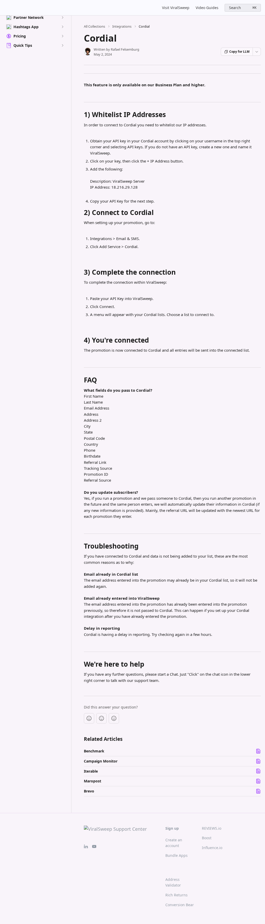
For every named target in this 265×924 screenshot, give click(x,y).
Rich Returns (176, 894)
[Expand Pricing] (62, 36)
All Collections (94, 26)
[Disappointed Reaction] (89, 718)
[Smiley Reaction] (114, 718)
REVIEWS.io (211, 828)
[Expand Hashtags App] (62, 26)
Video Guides (207, 7)
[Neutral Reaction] (101, 718)
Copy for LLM (239, 51)
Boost (206, 837)
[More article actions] (257, 52)
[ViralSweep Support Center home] (5, 8)
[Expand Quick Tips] (62, 45)
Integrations (121, 26)
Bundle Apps (176, 855)
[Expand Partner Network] (62, 17)
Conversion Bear (179, 904)
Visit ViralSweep (175, 7)
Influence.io (212, 847)
